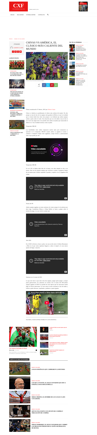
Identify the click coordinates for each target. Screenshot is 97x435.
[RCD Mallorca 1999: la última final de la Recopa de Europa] (16, 64)
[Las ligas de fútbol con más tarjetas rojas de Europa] (44, 330)
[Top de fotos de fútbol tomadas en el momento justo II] (44, 352)
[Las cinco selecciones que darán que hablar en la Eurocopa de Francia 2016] (44, 337)
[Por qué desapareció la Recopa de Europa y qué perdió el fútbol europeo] (16, 83)
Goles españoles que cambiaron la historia (16, 134)
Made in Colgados (82, 3)
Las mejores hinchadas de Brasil (18, 348)
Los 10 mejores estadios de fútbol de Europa (81, 74)
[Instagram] (15, 52)
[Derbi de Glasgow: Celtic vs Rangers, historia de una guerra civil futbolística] (72, 81)
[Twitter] (18, 52)
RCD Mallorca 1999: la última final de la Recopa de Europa (16, 74)
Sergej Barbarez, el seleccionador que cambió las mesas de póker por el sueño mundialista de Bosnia (49, 426)
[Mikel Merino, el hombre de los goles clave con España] (19, 397)
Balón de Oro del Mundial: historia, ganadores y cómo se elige (82, 8)
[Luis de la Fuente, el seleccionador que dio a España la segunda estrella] (19, 383)
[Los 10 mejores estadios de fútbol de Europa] (72, 73)
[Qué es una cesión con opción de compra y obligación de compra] (19, 411)
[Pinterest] (52, 85)
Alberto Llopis (18, 47)
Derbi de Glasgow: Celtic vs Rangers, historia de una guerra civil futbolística (80, 83)
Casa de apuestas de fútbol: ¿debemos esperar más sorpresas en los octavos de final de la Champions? (58, 344)
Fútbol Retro (13, 71)
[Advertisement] (48, 26)
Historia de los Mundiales (16, 110)
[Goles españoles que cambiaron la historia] (16, 124)
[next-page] (72, 88)
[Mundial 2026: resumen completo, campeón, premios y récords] (16, 104)
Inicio (10, 38)
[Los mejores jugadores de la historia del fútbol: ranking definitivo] (72, 48)
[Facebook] (13, 52)
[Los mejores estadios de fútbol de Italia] (72, 65)
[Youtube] (20, 52)
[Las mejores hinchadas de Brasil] (23, 337)
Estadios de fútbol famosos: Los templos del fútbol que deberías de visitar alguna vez (81, 57)
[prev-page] (70, 88)
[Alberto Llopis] (11, 47)
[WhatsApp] (56, 85)
